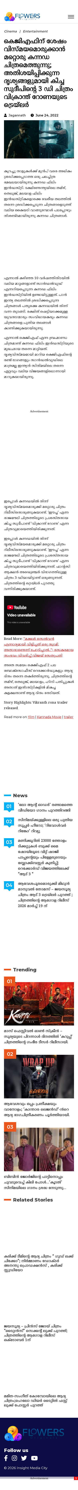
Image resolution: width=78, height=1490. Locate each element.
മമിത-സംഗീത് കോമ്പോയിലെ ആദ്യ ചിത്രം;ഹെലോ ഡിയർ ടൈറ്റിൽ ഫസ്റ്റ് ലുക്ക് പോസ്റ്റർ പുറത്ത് (35, 1401)
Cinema (10, 31)
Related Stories (33, 1200)
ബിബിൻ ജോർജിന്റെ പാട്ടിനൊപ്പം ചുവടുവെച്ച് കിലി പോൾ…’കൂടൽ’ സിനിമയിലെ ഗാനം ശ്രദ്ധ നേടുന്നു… (35, 1182)
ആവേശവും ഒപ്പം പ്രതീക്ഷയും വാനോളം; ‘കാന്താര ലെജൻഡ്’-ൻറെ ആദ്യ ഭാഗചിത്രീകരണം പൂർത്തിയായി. (37, 1110)
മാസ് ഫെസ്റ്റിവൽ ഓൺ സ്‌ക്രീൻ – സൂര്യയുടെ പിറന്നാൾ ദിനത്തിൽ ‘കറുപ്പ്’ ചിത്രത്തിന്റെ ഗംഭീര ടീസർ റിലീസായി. (38, 1037)
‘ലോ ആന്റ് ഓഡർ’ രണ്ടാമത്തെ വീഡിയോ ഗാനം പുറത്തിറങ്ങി (45, 808)
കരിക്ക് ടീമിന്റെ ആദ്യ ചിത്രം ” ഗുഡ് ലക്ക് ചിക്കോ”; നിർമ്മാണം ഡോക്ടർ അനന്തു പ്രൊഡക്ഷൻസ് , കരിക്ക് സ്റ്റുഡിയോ (38, 1263)
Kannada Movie (49, 717)
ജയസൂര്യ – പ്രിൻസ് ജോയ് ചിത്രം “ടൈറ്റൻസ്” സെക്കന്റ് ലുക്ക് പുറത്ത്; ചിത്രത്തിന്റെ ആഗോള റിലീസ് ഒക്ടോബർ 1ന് (35, 1333)
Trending (24, 970)
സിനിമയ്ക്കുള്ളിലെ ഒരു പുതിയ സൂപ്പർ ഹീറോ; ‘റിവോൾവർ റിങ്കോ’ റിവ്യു (45, 826)
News (20, 795)
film (31, 717)
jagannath (17, 115)
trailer (68, 717)
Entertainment (35, 31)
